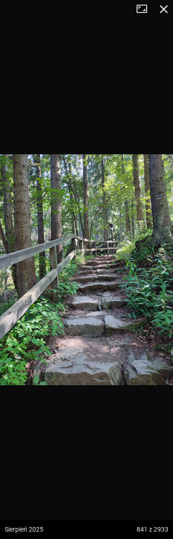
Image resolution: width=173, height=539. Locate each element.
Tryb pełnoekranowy (145, 9)
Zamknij (164, 9)
